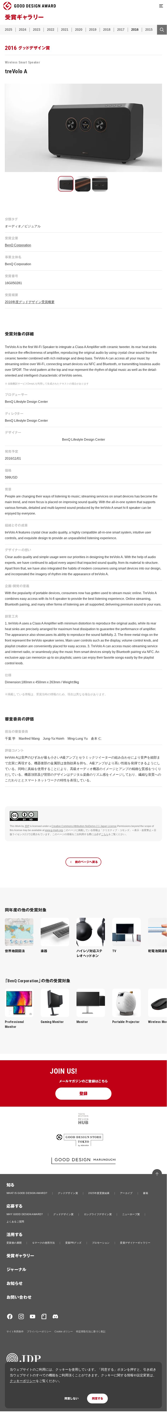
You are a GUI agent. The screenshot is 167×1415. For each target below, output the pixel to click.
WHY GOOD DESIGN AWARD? (25, 1214)
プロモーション (101, 1242)
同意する (97, 1398)
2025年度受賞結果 (98, 1193)
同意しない (71, 1398)
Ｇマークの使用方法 (43, 1242)
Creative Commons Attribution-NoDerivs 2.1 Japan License (84, 826)
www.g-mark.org (54, 830)
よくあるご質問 (15, 1221)
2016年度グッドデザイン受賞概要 (30, 302)
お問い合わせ (19, 1297)
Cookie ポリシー (64, 1331)
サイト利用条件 (15, 1331)
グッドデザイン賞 (68, 1193)
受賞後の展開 (14, 1242)
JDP (27, 826)
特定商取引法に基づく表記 (90, 1331)
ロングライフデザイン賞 (98, 1214)
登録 (83, 1093)
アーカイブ (126, 1193)
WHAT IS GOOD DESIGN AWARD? (27, 1193)
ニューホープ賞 (131, 1214)
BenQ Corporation (18, 245)
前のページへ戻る (86, 862)
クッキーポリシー (23, 1381)
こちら (104, 834)
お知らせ (15, 1283)
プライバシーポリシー (39, 1331)
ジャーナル (16, 1269)
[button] (65, 184)
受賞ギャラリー (20, 1255)
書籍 (145, 1193)
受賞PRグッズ (73, 1242)
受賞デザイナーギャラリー (135, 1242)
